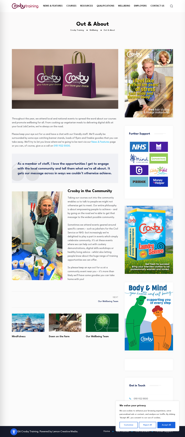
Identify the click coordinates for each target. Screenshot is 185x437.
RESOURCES (86, 6)
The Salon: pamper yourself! (102, 336)
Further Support (164, 431)
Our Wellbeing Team (60, 336)
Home (106, 431)
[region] (147, 416)
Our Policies (122, 431)
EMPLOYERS (140, 6)
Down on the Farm (22, 336)
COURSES (71, 6)
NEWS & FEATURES (53, 6)
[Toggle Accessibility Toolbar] (14, 432)
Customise (128, 425)
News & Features (100, 142)
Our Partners (142, 431)
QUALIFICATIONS (105, 6)
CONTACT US (157, 6)
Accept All (166, 425)
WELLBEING (124, 6)
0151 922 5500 (62, 146)
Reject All (147, 425)
